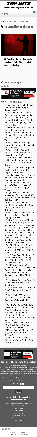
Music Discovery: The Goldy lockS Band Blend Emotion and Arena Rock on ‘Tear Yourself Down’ (18, 161)
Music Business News (19, 415)
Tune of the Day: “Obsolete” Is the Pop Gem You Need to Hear (18, 228)
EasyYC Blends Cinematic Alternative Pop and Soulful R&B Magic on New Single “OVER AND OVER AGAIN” (20, 196)
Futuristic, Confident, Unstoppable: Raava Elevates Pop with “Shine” (20, 317)
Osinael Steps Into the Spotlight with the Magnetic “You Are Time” (19, 137)
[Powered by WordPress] (26, 432)
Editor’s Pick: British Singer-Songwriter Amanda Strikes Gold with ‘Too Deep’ (19, 145)
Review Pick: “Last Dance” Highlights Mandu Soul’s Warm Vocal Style (18, 340)
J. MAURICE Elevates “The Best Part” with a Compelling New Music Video (19, 122)
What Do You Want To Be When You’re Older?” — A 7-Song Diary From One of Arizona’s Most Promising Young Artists (19, 309)
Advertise (18, 423)
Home (4, 21)
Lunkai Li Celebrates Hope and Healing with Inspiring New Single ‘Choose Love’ (19, 170)
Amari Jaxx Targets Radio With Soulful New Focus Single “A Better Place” (19, 107)
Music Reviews (19, 410)
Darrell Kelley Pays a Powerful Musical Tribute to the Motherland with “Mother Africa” (19, 130)
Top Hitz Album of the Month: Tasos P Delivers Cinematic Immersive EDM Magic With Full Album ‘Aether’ (19, 249)
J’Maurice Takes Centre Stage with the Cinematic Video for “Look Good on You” (18, 152)
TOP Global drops (19, 413)
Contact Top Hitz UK (19, 420)
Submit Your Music (19, 418)
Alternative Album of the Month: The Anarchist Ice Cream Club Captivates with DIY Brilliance (19, 206)
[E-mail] (2, 14)
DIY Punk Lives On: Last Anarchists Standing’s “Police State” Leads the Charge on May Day (18, 62)
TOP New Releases (19, 405)
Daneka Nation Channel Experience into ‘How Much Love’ (17, 275)
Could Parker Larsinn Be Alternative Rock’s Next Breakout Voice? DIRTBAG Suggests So (20, 267)
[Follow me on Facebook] (5, 14)
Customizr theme (23, 434)
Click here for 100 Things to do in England (18, 380)
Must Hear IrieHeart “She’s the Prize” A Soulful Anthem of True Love (19, 290)
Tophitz (16, 432)
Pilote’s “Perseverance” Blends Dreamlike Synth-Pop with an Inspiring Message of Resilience (19, 222)
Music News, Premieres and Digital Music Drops (18, 403)
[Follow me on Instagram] (7, 14)
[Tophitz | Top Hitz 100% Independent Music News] (18, 3)
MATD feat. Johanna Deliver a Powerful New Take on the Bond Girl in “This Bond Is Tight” (19, 115)
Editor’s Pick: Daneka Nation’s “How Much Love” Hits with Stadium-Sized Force (19, 325)
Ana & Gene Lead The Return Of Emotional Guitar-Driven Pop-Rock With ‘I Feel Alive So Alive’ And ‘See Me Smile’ (19, 259)
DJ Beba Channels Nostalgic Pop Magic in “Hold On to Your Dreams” (19, 332)
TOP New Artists (19, 408)
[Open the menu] (34, 12)
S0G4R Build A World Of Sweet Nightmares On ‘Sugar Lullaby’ (19, 233)
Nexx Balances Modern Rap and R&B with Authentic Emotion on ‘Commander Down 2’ (19, 177)
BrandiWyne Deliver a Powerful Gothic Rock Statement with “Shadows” (20, 282)
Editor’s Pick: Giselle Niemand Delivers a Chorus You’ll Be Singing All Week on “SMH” (19, 215)
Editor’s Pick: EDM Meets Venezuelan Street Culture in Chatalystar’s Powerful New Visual (17, 299)
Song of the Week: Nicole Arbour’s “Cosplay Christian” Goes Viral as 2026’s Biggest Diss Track (19, 186)
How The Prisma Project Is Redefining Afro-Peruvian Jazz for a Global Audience (18, 240)
